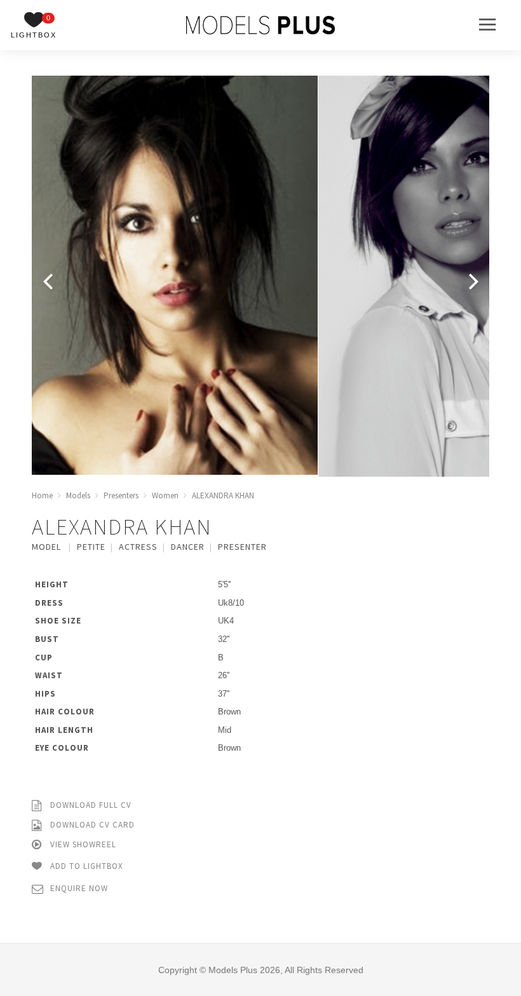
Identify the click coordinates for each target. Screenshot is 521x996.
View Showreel (82, 844)
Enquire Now (78, 888)
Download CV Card (91, 824)
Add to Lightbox (85, 866)
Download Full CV (90, 805)
